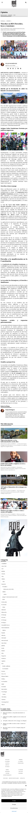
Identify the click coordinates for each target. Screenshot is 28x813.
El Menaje (3, 614)
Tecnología (4, 691)
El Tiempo (3, 620)
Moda (2, 648)
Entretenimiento (5, 627)
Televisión (3, 697)
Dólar (3, 607)
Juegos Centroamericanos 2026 (9, 597)
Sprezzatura (4, 689)
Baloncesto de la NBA (8, 589)
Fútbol (3, 591)
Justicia (3, 645)
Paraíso (3, 671)
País (14, 15)
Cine (2, 576)
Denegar (14, 804)
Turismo (3, 699)
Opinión (10, 15)
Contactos (22, 778)
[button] (26, 785)
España (3, 632)
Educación (3, 612)
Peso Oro (3, 673)
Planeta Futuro (4, 676)
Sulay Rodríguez (5, 28)
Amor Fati (3, 566)
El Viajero (3, 622)
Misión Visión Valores (14, 778)
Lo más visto (5, 709)
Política (3, 679)
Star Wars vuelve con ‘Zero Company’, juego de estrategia (14, 728)
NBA (2, 653)
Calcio (4, 594)
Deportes (3, 584)
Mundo (3, 650)
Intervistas (3, 643)
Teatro (4, 694)
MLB (3, 599)
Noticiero (3, 658)
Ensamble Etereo (5, 625)
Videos (3, 704)
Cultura (3, 579)
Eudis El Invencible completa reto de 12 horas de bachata (13, 464)
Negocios (3, 655)
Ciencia (3, 573)
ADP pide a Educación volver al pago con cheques (14, 487)
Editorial (3, 609)
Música (4, 630)
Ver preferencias (14, 808)
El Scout (3, 617)
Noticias (7, 759)
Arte (2, 568)
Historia (3, 635)
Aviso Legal (14, 811)
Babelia (3, 571)
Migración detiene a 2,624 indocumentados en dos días (10, 441)
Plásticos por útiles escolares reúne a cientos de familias (12, 511)
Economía (3, 604)
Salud (2, 684)
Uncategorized (4, 702)
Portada (3, 21)
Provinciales (5, 668)
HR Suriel (3, 638)
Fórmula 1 (4, 586)
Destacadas (4, 15)
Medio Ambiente (6, 666)
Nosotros (5, 778)
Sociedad (3, 686)
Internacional (4, 640)
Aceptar (14, 800)
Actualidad (3, 563)
